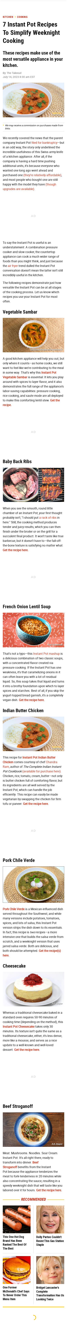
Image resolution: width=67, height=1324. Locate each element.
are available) (25, 189)
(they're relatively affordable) (42, 175)
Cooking (22, 17)
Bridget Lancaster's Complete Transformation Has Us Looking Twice (50, 1293)
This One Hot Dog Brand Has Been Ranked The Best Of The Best (14, 1242)
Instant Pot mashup (46, 654)
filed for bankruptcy (44, 143)
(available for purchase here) (41, 771)
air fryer (13, 266)
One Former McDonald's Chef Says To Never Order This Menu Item (16, 1293)
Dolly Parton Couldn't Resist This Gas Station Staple (50, 1240)
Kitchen (8, 17)
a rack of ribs (48, 518)
